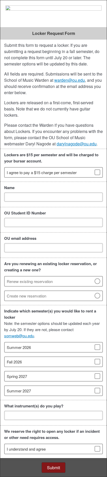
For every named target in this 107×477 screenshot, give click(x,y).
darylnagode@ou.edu (77, 144)
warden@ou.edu (69, 80)
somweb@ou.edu (19, 335)
